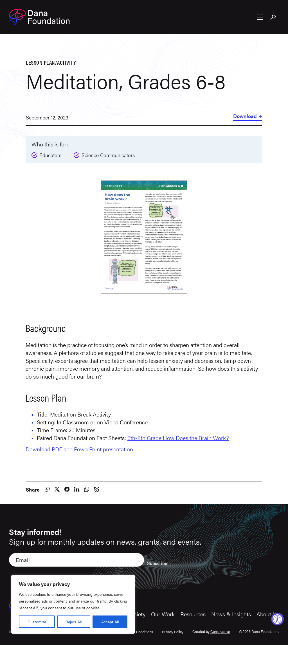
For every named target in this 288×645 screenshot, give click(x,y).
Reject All (74, 621)
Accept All (110, 621)
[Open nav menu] (260, 17)
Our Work (163, 614)
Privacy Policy (172, 631)
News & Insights (231, 614)
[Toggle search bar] (273, 17)
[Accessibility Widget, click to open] (277, 619)
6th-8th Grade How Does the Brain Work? (178, 438)
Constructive (220, 631)
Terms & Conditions (137, 631)
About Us (267, 614)
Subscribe (157, 563)
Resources (193, 614)
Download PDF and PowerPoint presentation (80, 449)
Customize (37, 621)
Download (245, 116)
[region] (73, 604)
